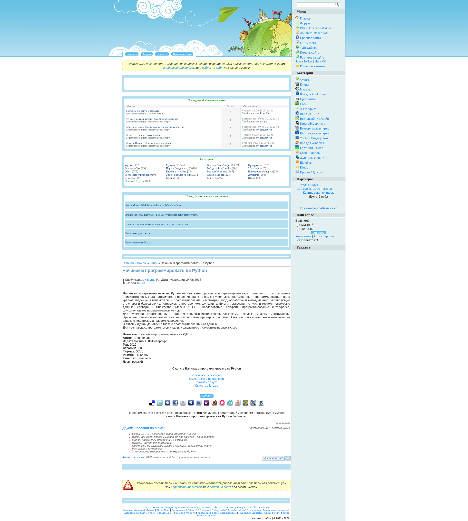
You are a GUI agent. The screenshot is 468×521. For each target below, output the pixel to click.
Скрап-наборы (215, 174)
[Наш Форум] (147, 54)
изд (168, 457)
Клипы (170, 177)
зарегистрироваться (178, 68)
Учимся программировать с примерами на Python (163, 451)
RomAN (264, 113)
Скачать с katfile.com (206, 375)
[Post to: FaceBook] (175, 402)
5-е (174, 457)
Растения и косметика (147, 448)
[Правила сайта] (182, 54)
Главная (128, 263)
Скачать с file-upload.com (206, 379)
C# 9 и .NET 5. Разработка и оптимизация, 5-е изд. (164, 433)
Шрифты (130, 177)
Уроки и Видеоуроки (178, 174)
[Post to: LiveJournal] (253, 402)
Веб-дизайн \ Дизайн (219, 168)
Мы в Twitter (304, 61)
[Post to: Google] (183, 402)
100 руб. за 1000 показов (314, 188)
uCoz (268, 518)
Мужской (307, 225)
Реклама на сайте (312, 57)
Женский (307, 229)
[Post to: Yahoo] (206, 402)
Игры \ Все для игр (177, 168)
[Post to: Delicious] (152, 402)
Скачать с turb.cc (206, 385)
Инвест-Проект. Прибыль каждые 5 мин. (149, 142)
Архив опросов (324, 236)
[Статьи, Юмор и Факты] (162, 54)
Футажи (129, 165)
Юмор (251, 177)
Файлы (141, 263)
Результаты (303, 236)
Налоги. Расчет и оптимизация (152, 442)
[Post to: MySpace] (191, 402)
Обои (128, 171)
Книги (210, 177)
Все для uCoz (132, 168)
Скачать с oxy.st (206, 382)
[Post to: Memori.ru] (222, 402)
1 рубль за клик (307, 185)
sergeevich (266, 129)
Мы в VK (320, 61)
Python (181, 457)
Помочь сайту (309, 52)
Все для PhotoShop (218, 165)
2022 (149, 457)
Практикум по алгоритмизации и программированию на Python (172, 445)
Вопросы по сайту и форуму (142, 110)
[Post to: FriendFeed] (199, 402)
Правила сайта (310, 38)
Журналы (253, 174)
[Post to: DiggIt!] (167, 402)
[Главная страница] (131, 54)
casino (263, 121)
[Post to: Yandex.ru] (238, 402)
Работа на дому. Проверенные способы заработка (155, 126)
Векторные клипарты (260, 171)
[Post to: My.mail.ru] (245, 402)
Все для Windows (217, 171)
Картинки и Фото (176, 171)
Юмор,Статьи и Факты (315, 28)
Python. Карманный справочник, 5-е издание (159, 439)
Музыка (170, 165)
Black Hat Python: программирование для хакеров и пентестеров (173, 436)
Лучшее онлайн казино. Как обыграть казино (152, 118)
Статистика (308, 43)
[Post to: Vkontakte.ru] (261, 402)
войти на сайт (212, 68)
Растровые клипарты (137, 174)
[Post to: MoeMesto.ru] (230, 402)
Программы (255, 165)
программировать (199, 457)
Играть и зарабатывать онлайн (143, 134)
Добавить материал (314, 33)
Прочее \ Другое (135, 181)
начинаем (159, 457)
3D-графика (255, 168)
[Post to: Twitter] (160, 402)
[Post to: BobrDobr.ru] (214, 402)
